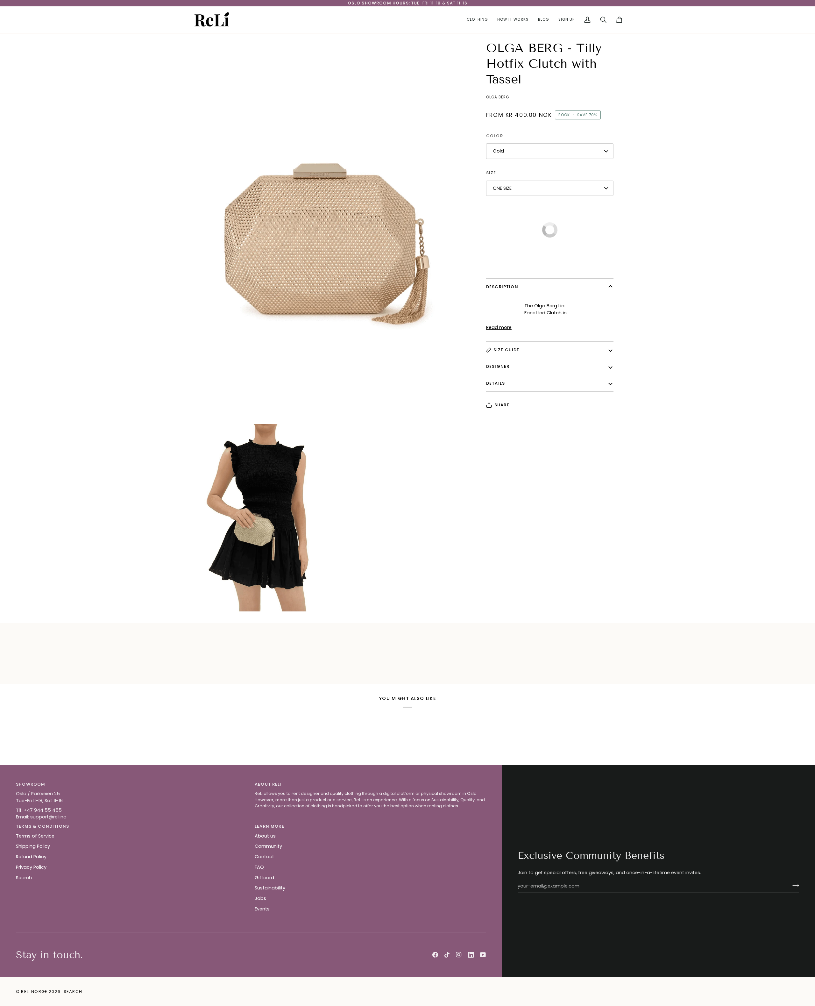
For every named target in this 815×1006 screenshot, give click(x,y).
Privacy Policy (31, 867)
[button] (477, 19)
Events (262, 909)
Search (24, 877)
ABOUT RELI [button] (268, 784)
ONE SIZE (502, 188)
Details (495, 383)
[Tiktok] (447, 955)
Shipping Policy (33, 846)
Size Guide (506, 350)
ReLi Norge (34, 991)
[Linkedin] (471, 955)
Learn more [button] (269, 826)
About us (265, 836)
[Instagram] (459, 955)
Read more (499, 327)
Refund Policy (31, 856)
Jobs (260, 898)
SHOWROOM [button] (30, 784)
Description (502, 287)
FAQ (259, 867)
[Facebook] (435, 955)
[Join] (794, 885)
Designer (497, 366)
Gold (498, 151)
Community (268, 846)
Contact (264, 856)
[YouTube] (483, 955)
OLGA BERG (497, 97)
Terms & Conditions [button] (42, 826)
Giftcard (264, 877)
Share (501, 405)
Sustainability (270, 888)
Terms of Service (35, 836)
